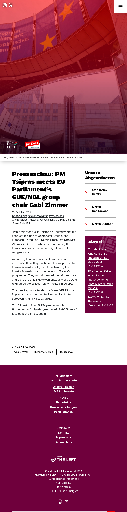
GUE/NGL (61, 219)
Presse (63, 397)
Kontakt (63, 432)
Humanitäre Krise (33, 157)
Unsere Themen (63, 386)
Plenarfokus (63, 402)
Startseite (63, 428)
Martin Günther (102, 224)
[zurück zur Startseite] (23, 144)
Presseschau (51, 157)
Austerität (33, 219)
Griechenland (47, 219)
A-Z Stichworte (63, 391)
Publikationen (63, 412)
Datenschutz (63, 442)
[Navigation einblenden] (120, 6)
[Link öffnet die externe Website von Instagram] (5, 5)
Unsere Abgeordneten (63, 380)
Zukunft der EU (21, 223)
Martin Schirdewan (100, 209)
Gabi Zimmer (15, 157)
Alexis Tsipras (20, 219)
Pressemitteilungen (63, 407)
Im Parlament (63, 375)
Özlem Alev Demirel (99, 191)
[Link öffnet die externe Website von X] (11, 5)
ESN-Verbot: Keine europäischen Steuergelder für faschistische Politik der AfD (100, 279)
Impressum (63, 437)
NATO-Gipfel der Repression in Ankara (98, 301)
